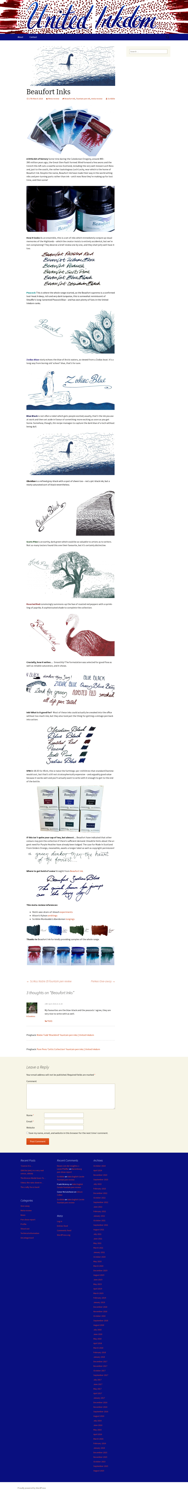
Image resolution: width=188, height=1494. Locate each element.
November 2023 (100, 1175)
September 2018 (100, 1320)
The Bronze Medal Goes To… (33, 1178)
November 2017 (100, 1366)
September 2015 (100, 1466)
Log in (59, 1221)
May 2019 (97, 1284)
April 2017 (97, 1393)
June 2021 (97, 1238)
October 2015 (99, 1461)
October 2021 (99, 1220)
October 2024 (99, 1166)
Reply (49, 1021)
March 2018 (98, 1348)
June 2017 (97, 1384)
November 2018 (100, 1311)
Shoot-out (25, 1228)
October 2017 (99, 1370)
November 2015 (100, 1457)
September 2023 (100, 1179)
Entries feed (62, 1226)
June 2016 (97, 1425)
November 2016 (100, 1407)
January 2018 (99, 1357)
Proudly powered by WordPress (32, 1488)
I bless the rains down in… (32, 1182)
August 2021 (98, 1229)
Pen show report (28, 1219)
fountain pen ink (83, 98)
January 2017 (99, 1398)
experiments (66, 911)
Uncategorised (27, 1237)
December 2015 (100, 1452)
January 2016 (99, 1448)
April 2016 (97, 1434)
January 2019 (99, 1302)
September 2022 (100, 1202)
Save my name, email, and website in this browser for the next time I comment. (68, 1133)
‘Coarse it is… (27, 1166)
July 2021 (97, 1234)
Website (30, 1127)
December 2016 (100, 1402)
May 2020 (97, 1261)
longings (70, 919)
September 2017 (100, 1375)
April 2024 (97, 1170)
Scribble (111, 98)
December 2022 (100, 1193)
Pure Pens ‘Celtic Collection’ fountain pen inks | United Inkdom (68, 1049)
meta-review (96, 98)
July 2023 (97, 1184)
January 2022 (99, 1216)
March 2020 (98, 1266)
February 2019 (99, 1297)
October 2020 (99, 1257)
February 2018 (99, 1352)
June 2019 (97, 1279)
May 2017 (97, 1388)
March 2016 (98, 1438)
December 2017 (100, 1361)
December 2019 (100, 1270)
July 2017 (97, 1379)
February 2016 (99, 1443)
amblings (52, 915)
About (20, 37)
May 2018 (97, 1338)
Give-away (25, 1206)
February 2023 (99, 1188)
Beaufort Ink (69, 98)
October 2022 (99, 1197)
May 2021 (97, 1243)
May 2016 (97, 1429)
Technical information (30, 1233)
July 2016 (97, 1420)
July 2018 (97, 1329)
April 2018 (97, 1343)
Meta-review (53, 98)
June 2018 (97, 1334)
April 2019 (97, 1288)
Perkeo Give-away (103, 981)
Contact (33, 37)
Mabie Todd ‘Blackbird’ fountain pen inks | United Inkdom (65, 1034)
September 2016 (100, 1411)
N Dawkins (30, 1016)
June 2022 (97, 1206)
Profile (23, 1224)
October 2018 (99, 1316)
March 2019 (98, 1293)
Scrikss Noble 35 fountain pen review (49, 981)
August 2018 (98, 1325)
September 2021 (100, 1225)
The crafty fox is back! (30, 1187)
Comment (31, 1081)
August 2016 (98, 1416)
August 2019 (98, 1275)
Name (30, 1115)
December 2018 (100, 1307)
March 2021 (98, 1247)
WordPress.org (63, 1235)
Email (30, 1121)
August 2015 (98, 1470)
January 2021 (99, 1252)
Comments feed (64, 1230)
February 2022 (99, 1211)
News (23, 1215)
